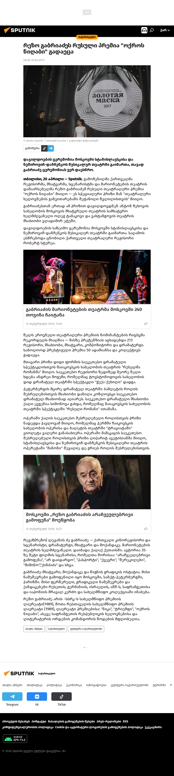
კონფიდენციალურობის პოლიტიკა (27, 727)
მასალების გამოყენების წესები (71, 721)
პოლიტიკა (54, 685)
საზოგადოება (96, 685)
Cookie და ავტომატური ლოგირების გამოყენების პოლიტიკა (99, 727)
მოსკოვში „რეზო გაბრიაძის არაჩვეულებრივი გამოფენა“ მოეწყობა (79, 517)
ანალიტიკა (34, 685)
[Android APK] (15, 739)
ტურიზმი (159, 685)
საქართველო (56, 628)
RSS (125, 721)
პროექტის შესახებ (16, 721)
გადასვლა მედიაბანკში (84, 140)
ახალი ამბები (34, 628)
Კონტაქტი (38, 721)
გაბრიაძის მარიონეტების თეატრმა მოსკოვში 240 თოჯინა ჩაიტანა (84, 312)
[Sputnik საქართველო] (20, 34)
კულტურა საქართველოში (86, 628)
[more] (146, 323)
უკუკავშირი (153, 727)
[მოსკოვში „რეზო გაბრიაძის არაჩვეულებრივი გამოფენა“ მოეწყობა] (87, 482)
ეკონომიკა (74, 685)
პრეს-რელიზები (109, 721)
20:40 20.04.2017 (34, 60)
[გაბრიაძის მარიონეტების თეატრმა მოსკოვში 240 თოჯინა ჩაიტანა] (87, 277)
